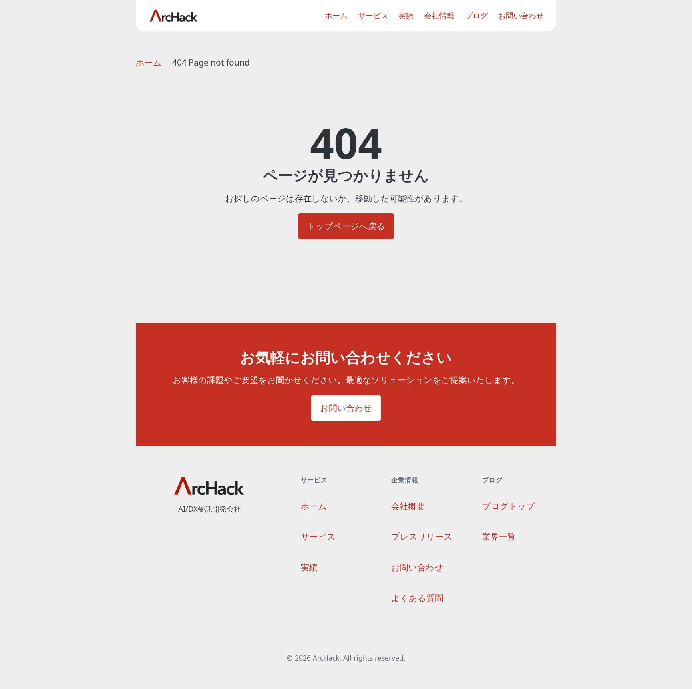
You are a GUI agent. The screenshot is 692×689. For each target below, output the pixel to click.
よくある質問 (417, 598)
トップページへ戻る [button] (346, 226)
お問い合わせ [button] (346, 407)
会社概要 (408, 506)
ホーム (336, 15)
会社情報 (439, 15)
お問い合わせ (521, 15)
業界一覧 (499, 536)
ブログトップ (508, 506)
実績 (406, 15)
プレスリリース (422, 536)
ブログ (476, 15)
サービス (373, 15)
